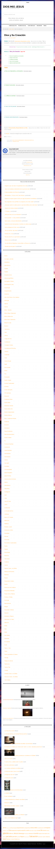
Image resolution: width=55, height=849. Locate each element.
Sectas (5, 625)
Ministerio (26, 833)
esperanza (14, 830)
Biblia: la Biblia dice (8, 316)
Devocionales (7, 367)
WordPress (39, 843)
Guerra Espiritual (8, 450)
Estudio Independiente (19, 140)
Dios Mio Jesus (13, 6)
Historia (6, 459)
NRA (49, 833)
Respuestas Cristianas (9, 609)
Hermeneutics (7, 456)
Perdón (6, 584)
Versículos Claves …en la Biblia (11, 676)
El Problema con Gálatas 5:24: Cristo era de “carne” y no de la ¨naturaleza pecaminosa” (23, 746)
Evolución (6, 424)
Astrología (6, 300)
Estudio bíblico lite (8, 408)
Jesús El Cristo (7, 501)
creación (15, 141)
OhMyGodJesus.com (27, 165)
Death (5, 364)
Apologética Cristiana (9, 281)
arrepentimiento (20, 827)
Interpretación (7, 485)
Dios (13, 140)
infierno (11, 833)
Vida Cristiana (7, 679)
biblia (32, 827)
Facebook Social (29, 162)
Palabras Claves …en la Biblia (10, 568)
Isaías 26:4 (28, 174)
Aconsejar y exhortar (8, 259)
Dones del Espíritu (8, 389)
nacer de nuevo (43, 833)
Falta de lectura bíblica (9, 434)
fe (41, 830)
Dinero (5, 370)
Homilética (6, 466)
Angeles (6, 271)
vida (19, 839)
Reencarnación (7, 603)
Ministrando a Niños (8, 530)
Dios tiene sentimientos (9, 765)
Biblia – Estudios (8, 310)
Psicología (6, 600)
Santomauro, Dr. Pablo (9, 619)
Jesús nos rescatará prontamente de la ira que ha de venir (17, 189)
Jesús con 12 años (8, 758)
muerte (35, 833)
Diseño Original (7, 380)
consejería (47, 827)
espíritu (19, 830)
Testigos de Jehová (8, 660)
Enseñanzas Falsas (8, 399)
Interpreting (6, 488)
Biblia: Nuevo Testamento (9, 319)
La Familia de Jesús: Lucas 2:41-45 (11, 771)
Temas (5, 651)
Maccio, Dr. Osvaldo (8, 517)
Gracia (44, 830)
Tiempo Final (7, 667)
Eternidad (31, 830)
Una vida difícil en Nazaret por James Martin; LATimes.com (17, 243)
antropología (13, 827)
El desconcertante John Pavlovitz (12, 192)
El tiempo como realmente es (8, 718)
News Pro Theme (22, 843)
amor (4, 827)
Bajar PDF (23, 51)
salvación (40, 836)
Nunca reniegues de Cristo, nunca (12, 227)
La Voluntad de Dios (8, 510)
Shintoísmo (6, 802)
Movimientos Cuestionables (10, 542)
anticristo (8, 827)
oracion (4, 836)
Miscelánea (6, 533)
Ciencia (6, 335)
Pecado (6, 577)
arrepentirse (27, 827)
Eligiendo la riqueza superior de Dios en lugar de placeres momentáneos (21, 198)
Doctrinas (6, 386)
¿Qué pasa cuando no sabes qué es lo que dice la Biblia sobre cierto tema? (21, 205)
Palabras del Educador (9, 571)
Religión (6, 606)
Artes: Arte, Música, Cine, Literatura (11, 297)
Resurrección (26, 836)
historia (47, 830)
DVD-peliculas (7, 393)
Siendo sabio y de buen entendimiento (13, 220)
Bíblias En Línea (7, 322)
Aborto (5, 255)
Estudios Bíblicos (8, 415)
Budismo (6, 326)
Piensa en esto (8, 240)
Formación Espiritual (29, 140)
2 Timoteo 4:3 (8, 211)
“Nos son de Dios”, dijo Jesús (11, 230)
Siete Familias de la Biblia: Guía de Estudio (23, 743)
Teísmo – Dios (7, 648)
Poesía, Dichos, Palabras (9, 593)
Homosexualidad (8, 469)
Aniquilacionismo (8, 274)
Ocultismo (6, 561)
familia (38, 830)
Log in (44, 843)
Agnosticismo (7, 265)
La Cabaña (6, 793)
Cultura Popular (7, 361)
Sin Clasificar (7, 641)
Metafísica (6, 523)
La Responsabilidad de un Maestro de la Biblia (14, 799)
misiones (30, 833)
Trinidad (6, 670)
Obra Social (6, 558)
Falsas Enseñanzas (8, 431)
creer (7, 830)
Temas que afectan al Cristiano (11, 654)
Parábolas (6, 574)
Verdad (16, 839)
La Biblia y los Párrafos (19, 814)
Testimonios (7, 664)
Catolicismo (7, 329)
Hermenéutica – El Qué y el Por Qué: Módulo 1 (15, 195)
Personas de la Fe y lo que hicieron (12, 236)
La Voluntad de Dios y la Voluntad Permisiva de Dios (15, 733)
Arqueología (7, 287)
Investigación (7, 491)
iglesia (5, 833)
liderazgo (21, 833)
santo (44, 836)
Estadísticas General (8, 405)
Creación (6, 351)
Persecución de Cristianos (10, 587)
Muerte (5, 546)
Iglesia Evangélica (8, 472)
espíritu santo (25, 830)
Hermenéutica (7, 453)
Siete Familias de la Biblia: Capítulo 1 (12, 805)
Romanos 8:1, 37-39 (9, 233)
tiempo (8, 839)
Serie (5, 628)
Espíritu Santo (7, 402)
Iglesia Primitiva (7, 475)
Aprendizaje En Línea (8, 284)
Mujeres (6, 549)
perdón (14, 836)
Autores (6, 306)
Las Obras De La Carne (9, 730)
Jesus (16, 833)
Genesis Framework (32, 843)
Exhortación (7, 428)
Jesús (5, 498)
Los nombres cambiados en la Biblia (12, 768)
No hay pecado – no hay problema (12, 217)
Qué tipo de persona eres (8, 699)
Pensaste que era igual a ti (10, 246)
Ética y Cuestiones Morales (10, 418)
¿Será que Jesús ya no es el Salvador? (13, 214)
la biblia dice (7, 507)
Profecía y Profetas (8, 597)
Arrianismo (6, 294)
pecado (9, 836)
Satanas (48, 836)
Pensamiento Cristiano (9, 581)
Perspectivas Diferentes (9, 590)
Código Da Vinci (8, 338)
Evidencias (6, 421)
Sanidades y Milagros (9, 616)
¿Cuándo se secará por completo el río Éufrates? (25, 755)
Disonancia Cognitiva (7, 708)
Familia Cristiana (7, 437)
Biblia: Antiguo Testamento (10, 313)
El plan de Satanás (8, 796)
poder (18, 836)
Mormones (6, 539)
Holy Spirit (6, 463)
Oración (6, 565)
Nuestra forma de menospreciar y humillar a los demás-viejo (18, 224)
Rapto (22, 836)
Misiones (6, 536)
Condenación (7, 341)
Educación (6, 396)
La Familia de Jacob (8, 777)
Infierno (6, 482)
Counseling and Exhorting (10, 348)
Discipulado (7, 377)
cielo (35, 827)
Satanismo (6, 622)
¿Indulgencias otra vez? (9, 774)
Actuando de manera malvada (11, 208)
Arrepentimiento (7, 290)
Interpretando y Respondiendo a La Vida (22, 41)
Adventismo (7, 262)
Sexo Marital (7, 635)
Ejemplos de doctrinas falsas (16, 789)
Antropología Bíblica (8, 278)
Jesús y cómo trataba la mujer (11, 817)
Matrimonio (6, 520)
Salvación (6, 613)
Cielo (5, 332)
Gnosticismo (7, 447)
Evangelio (35, 830)
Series (5, 632)
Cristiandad (6, 354)
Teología (6, 657)
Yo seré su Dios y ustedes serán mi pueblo (13, 761)
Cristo (5, 357)
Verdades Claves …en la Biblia (10, 673)
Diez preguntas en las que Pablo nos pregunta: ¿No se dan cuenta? (19, 201)
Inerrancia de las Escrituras (10, 479)
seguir (5, 839)
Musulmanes (7, 552)
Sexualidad (6, 638)
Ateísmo (6, 303)
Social (5, 644)
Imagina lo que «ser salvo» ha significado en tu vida (16, 185)
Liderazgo (6, 514)
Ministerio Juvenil (8, 526)
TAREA (6, 67)
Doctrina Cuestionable (9, 383)
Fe (5, 440)
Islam (5, 495)
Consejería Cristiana (8, 345)
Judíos (5, 504)
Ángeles (6, 268)
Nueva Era (6, 555)
